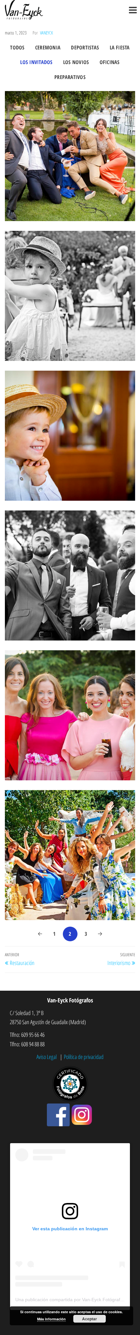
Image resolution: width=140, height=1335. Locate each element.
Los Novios (76, 62)
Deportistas (85, 47)
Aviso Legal (47, 1057)
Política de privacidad (84, 1057)
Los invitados (36, 62)
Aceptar (89, 1319)
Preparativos (70, 77)
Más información (51, 1318)
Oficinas (110, 62)
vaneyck (46, 33)
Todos (17, 47)
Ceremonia (48, 47)
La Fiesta (120, 47)
